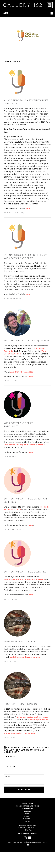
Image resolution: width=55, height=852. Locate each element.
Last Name (10, 766)
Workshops (27, 808)
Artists (27, 811)
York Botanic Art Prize (27, 806)
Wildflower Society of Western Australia (24, 445)
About (27, 816)
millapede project (40, 842)
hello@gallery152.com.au (27, 833)
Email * (8, 777)
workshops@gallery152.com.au (24, 657)
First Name (10, 756)
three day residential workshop (32, 717)
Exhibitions (27, 803)
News (27, 813)
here (27, 208)
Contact (27, 819)
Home (5, 13)
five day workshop (39, 720)
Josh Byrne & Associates (21, 372)
